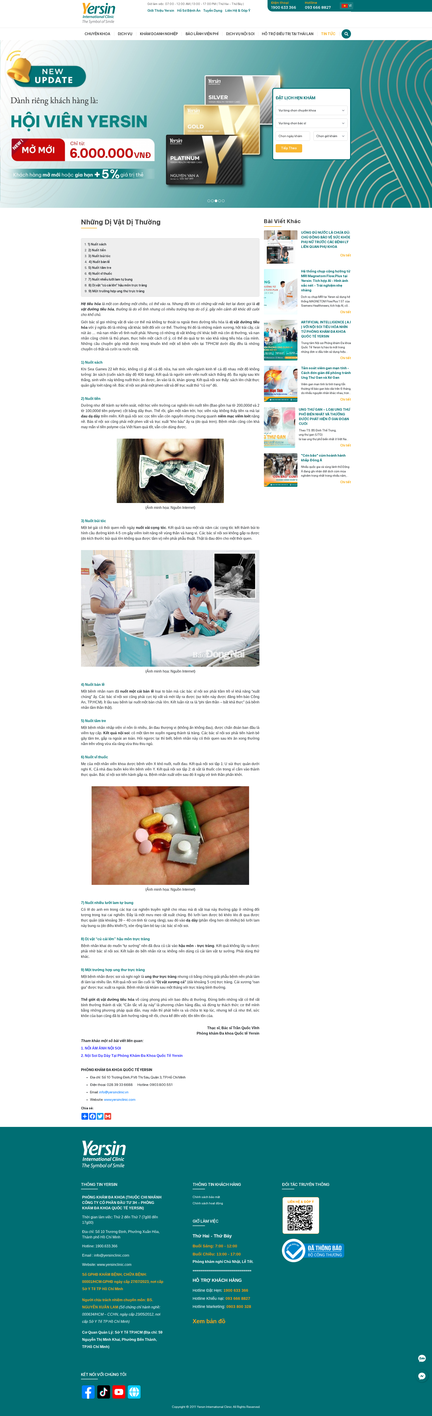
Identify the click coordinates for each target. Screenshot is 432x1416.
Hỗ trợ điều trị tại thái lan (287, 34)
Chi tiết (345, 255)
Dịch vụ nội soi (240, 34)
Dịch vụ (125, 34)
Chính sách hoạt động (208, 1203)
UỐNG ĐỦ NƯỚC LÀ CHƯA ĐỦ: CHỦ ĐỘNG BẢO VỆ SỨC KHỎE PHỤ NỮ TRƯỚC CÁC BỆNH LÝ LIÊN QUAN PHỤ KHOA (325, 240)
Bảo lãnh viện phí (202, 34)
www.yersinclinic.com (119, 1099)
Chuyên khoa (97, 34)
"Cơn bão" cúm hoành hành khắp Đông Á (323, 457)
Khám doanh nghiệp (159, 34)
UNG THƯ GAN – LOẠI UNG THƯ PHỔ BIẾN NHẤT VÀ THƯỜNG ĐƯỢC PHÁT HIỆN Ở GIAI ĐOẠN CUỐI (324, 417)
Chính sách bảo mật (206, 1197)
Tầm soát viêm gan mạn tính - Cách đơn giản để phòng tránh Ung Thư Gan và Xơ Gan (326, 373)
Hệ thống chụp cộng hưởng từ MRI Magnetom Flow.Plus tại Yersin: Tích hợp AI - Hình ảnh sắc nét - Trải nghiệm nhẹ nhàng (325, 280)
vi (350, 6)
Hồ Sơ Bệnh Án (188, 11)
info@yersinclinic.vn (113, 1092)
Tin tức (328, 34)
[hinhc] (208, 200)
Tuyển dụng (212, 11)
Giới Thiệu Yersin (160, 11)
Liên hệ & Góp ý (237, 11)
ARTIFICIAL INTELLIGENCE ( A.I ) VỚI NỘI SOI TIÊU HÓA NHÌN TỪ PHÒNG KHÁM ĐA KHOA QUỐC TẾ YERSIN (326, 329)
